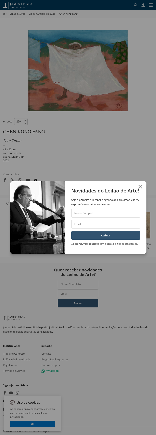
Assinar (105, 235)
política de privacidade (125, 243)
